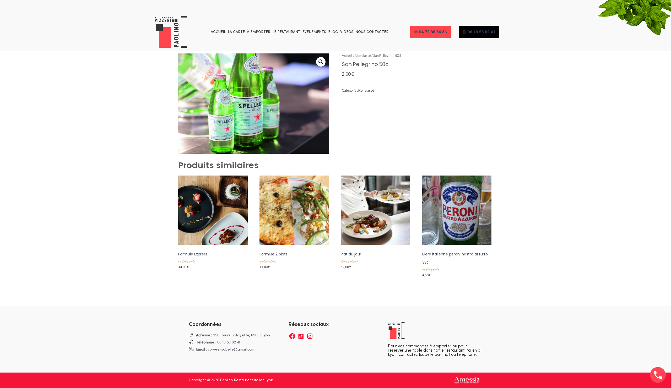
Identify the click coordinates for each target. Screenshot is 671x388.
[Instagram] (310, 336)
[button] (321, 62)
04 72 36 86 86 (433, 32)
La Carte (236, 32)
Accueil (218, 32)
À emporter (258, 32)
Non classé (363, 55)
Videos (346, 32)
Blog (333, 32)
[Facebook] (292, 336)
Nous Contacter (371, 32)
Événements (314, 32)
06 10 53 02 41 (481, 32)
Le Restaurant (286, 32)
